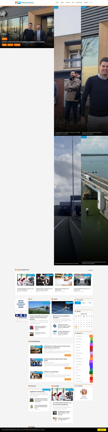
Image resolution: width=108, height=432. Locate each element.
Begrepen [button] (102, 429)
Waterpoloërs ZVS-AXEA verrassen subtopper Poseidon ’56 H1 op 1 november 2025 (64, 326)
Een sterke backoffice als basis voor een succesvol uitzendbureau (25, 289)
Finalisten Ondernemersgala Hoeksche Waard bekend (55, 359)
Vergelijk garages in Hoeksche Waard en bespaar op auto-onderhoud (44, 289)
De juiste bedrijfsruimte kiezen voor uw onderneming (82, 289)
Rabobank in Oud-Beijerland (51, 372)
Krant (73, 2)
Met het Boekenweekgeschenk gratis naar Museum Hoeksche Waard (41, 407)
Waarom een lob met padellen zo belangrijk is (61, 316)
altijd (90, 302)
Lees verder (13, 44)
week (78, 302)
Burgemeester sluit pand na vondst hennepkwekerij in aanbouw (40, 327)
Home (57, 2)
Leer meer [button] (42, 429)
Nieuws (62, 2)
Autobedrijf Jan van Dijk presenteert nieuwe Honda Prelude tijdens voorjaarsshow (57, 347)
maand (83, 302)
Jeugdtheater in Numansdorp (37, 391)
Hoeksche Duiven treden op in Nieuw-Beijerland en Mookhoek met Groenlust (41, 400)
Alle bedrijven (79, 2)
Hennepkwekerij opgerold (40, 332)
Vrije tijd (68, 2)
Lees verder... (67, 355)
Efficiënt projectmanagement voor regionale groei (62, 289)
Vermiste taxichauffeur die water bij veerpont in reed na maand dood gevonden (39, 317)
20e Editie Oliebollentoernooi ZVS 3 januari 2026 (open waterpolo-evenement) (64, 333)
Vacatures (86, 2)
